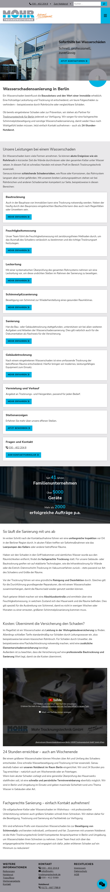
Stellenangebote (11, 881)
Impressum (80, 868)
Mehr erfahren (18, 217)
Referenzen (9, 871)
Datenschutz (80, 871)
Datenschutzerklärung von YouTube (65, 706)
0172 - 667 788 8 (50, 887)
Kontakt (7, 884)
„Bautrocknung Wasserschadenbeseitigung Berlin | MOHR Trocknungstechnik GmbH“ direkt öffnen (69, 742)
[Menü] (105, 15)
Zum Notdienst (61, 3)
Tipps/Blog (8, 877)
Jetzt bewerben (18, 428)
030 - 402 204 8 (40, 3)
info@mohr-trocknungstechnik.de (50, 873)
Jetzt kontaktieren (73, 61)
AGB (76, 874)
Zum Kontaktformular (22, 455)
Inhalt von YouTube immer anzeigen (56, 712)
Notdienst (8, 874)
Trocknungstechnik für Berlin (18, 116)
